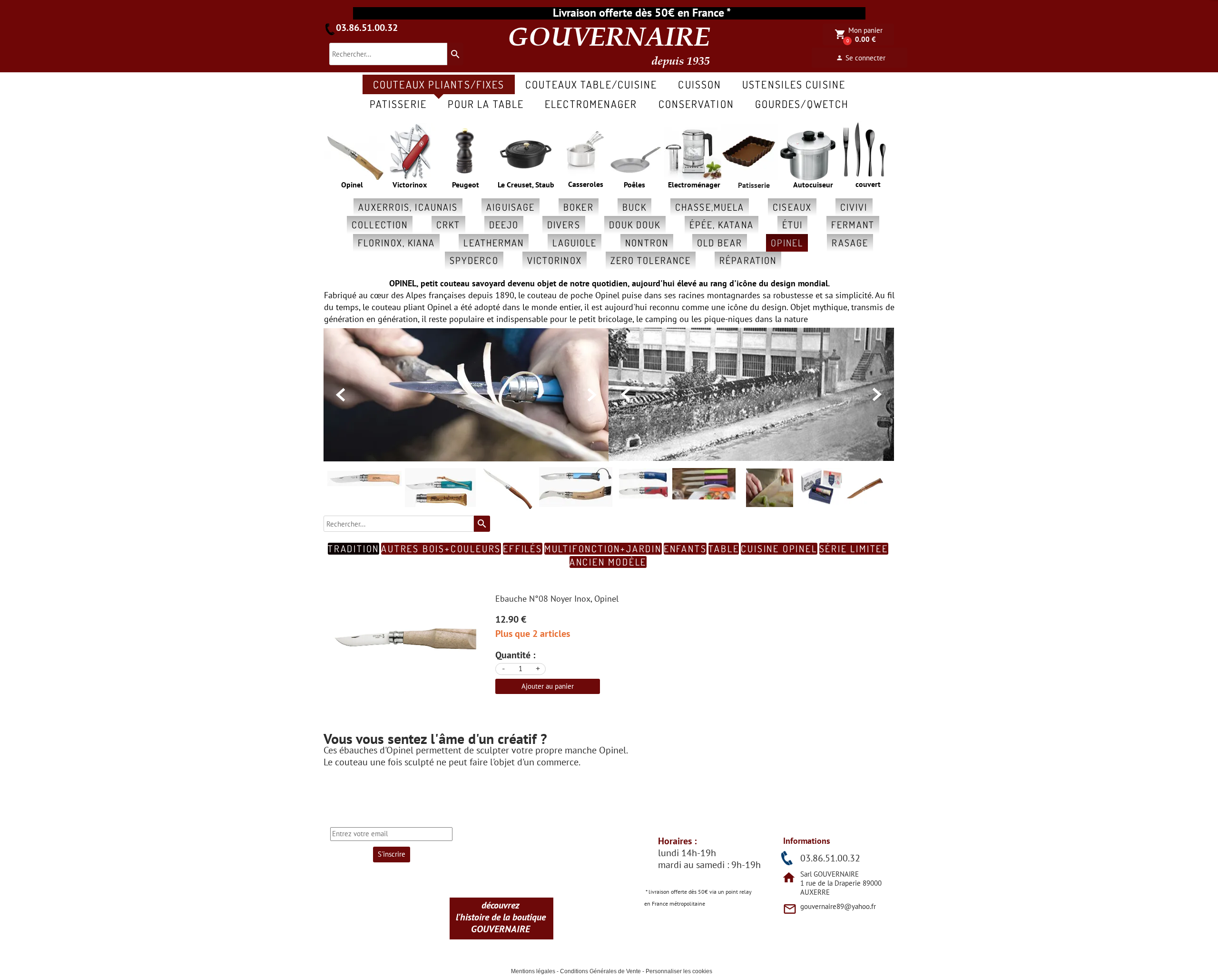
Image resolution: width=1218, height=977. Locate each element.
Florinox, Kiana (396, 242)
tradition (353, 549)
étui (792, 224)
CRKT (448, 224)
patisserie (398, 103)
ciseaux (792, 207)
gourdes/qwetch (802, 103)
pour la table (486, 103)
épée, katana (721, 224)
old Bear (719, 242)
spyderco (474, 260)
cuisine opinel (779, 549)
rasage (850, 242)
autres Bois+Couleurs (441, 549)
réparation (747, 260)
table (723, 549)
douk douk (635, 224)
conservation (696, 103)
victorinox (554, 260)
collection (380, 224)
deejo (504, 224)
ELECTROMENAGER (591, 103)
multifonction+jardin (603, 549)
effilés (522, 549)
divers (563, 224)
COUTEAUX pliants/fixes (438, 84)
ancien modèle (608, 562)
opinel (787, 242)
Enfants (685, 549)
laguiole (574, 242)
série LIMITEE (853, 549)
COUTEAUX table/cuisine (591, 84)
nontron (646, 242)
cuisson (699, 84)
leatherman (493, 242)
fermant (852, 224)
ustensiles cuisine (793, 84)
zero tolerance (650, 260)
